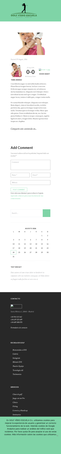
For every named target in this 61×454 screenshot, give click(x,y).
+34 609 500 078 (16, 322)
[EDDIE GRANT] (44, 69)
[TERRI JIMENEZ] (16, 70)
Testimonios (17, 374)
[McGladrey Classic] (30, 44)
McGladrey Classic (30, 76)
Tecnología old (18, 370)
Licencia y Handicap (20, 410)
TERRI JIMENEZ (16, 80)
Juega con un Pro (19, 398)
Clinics (15, 402)
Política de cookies (30, 449)
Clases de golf (17, 394)
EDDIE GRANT (44, 74)
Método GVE (17, 362)
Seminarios (17, 414)
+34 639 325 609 (16, 319)
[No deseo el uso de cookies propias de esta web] (57, 435)
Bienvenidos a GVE (20, 350)
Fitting (15, 406)
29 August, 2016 (21, 59)
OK (30, 439)
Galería (15, 354)
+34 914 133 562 (16, 317)
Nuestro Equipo (18, 366)
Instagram (16, 358)
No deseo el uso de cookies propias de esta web (30, 444)
